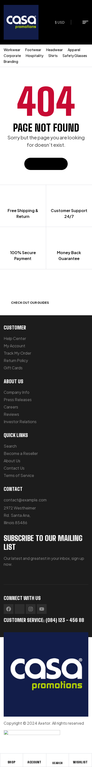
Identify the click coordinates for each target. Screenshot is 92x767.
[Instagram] (31, 609)
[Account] (34, 758)
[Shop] (11, 758)
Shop (11, 762)
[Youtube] (42, 609)
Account (34, 762)
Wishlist (80, 762)
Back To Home (44, 164)
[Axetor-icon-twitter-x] (20, 609)
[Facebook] (8, 609)
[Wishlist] (80, 758)
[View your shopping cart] (76, 22)
